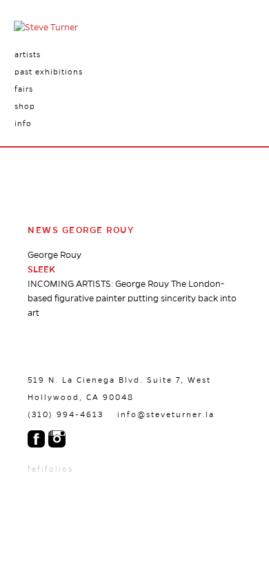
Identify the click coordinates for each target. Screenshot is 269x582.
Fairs (23, 89)
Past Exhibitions (48, 72)
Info (23, 123)
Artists (27, 54)
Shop (24, 106)
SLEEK (41, 269)
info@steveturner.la (166, 414)
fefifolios (50, 469)
